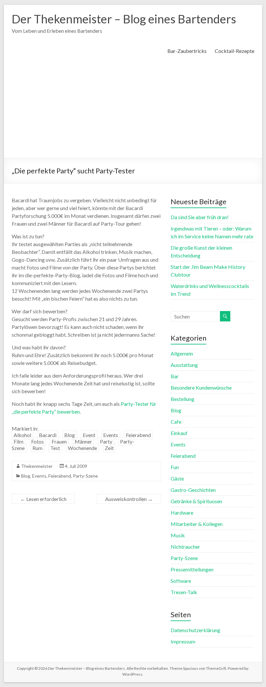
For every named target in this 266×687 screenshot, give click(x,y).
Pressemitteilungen (192, 569)
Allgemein (182, 353)
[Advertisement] (133, 109)
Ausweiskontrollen (129, 499)
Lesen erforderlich (43, 499)
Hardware (182, 512)
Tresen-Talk (184, 592)
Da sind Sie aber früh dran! (200, 217)
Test (55, 448)
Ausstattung (184, 365)
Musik (178, 535)
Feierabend (138, 435)
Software (181, 581)
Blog (69, 435)
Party (106, 441)
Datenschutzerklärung (195, 630)
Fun (175, 467)
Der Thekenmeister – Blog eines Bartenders (124, 19)
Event (89, 435)
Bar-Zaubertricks (187, 51)
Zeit (109, 448)
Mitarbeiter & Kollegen (197, 524)
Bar (175, 376)
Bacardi (47, 435)
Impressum (183, 641)
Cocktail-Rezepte (234, 51)
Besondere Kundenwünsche (201, 387)
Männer (83, 441)
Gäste (177, 478)
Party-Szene (85, 476)
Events (110, 435)
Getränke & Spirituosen (196, 501)
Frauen (59, 441)
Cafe (176, 421)
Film (18, 441)
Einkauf (179, 433)
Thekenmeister (37, 466)
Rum (37, 448)
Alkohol (22, 435)
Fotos (37, 441)
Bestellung (182, 399)
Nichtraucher (185, 546)
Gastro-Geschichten (193, 490)
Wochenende (82, 448)
